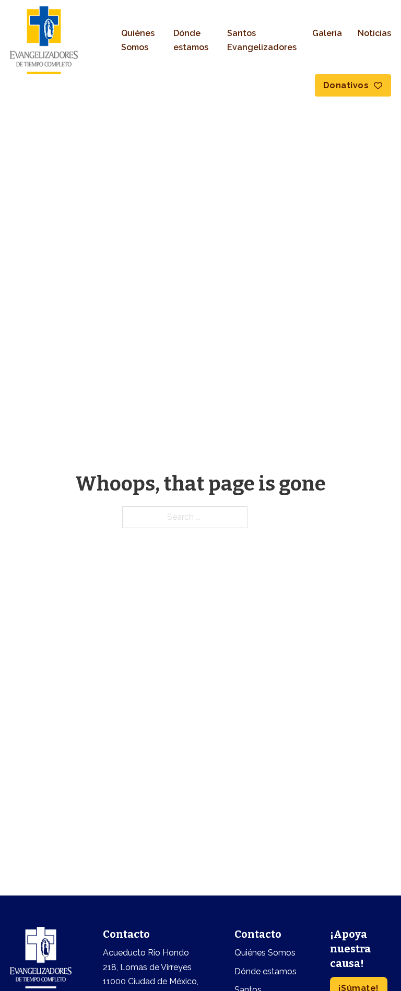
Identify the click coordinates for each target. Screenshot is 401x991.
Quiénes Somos (138, 40)
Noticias (374, 33)
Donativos (346, 85)
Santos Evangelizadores (262, 40)
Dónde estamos (190, 40)
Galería (327, 33)
